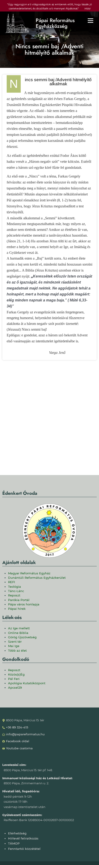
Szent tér (15, 641)
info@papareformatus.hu (25, 734)
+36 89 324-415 (17, 727)
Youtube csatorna (19, 748)
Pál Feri (14, 679)
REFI (11, 582)
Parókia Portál (18, 600)
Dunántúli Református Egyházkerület (37, 577)
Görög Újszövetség (22, 637)
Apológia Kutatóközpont (26, 683)
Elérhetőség (17, 833)
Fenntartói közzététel (24, 849)
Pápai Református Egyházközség (55, 23)
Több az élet (17, 650)
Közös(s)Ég (16, 674)
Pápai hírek (17, 608)
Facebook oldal (17, 741)
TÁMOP (14, 843)
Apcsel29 (15, 687)
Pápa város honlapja (23, 604)
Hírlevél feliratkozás (23, 838)
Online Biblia (18, 633)
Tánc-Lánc (16, 591)
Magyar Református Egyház (29, 573)
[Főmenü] (90, 20)
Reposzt (14, 595)
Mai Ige (13, 646)
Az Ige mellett (19, 628)
